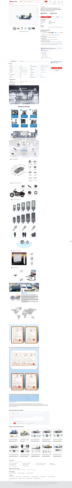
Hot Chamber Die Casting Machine (26, 463)
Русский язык (29, 483)
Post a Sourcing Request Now (30, 423)
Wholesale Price (37, 482)
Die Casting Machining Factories (35, 476)
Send (14, 423)
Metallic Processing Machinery (23, 5)
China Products (21, 482)
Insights (55, 482)
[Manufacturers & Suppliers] (13, 1)
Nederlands (37, 483)
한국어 (42, 483)
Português (23, 483)
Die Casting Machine (29, 5)
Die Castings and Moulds (52, 464)
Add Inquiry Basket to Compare (24, 31)
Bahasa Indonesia (57, 483)
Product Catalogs (19, 461)
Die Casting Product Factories (26, 476)
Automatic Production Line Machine (40, 464)
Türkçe (50, 483)
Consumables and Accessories (12, 464)
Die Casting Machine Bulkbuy (37, 478)
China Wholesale (33, 482)
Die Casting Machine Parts (43, 476)
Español (21, 483)
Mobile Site (52, 482)
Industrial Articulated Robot (25, 464)
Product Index (49, 482)
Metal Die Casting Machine (21, 478)
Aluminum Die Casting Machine (35, 5)
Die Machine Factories (18, 476)
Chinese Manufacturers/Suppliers (27, 482)
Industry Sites (40, 482)
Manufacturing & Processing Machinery (15, 5)
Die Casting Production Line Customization (41, 463)
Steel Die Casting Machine (29, 478)
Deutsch (34, 483)
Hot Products (17, 482)
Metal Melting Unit (52, 463)
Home (9, 5)
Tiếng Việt (53, 483)
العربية (40, 483)
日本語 (44, 483)
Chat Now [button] (57, 70)
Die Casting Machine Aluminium (13, 478)
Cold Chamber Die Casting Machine (13, 463)
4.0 (53, 62)
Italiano (32, 483)
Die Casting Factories (12, 476)
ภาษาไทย (48, 483)
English (18, 483)
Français (26, 483)
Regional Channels (45, 482)
